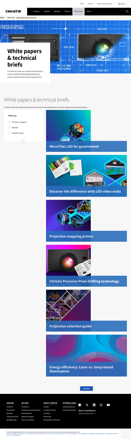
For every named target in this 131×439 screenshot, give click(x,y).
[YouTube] (108, 405)
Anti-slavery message (71, 433)
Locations (46, 413)
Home (2, 17)
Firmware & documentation (31, 410)
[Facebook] (79, 405)
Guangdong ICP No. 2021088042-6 (97, 433)
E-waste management (82, 433)
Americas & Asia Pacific (104, 4)
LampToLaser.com (69, 407)
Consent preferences (31, 433)
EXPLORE (10, 403)
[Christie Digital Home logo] (13, 11)
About (89, 11)
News (82, 3)
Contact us (25, 407)
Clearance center (12, 416)
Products (36, 11)
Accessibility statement (51, 420)
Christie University (69, 410)
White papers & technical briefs (26, 17)
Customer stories (49, 410)
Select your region (86, 410)
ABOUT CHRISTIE (50, 403)
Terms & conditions (50, 433)
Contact (90, 3)
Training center (26, 413)
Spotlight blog (11, 420)
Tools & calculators (27, 420)
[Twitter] (87, 405)
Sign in (123, 4)
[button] (23, 141)
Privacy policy (41, 433)
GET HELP (25, 403)
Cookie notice (22, 433)
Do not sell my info (60, 433)
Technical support (27, 416)
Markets (47, 11)
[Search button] (127, 11)
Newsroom (47, 416)
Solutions (57, 11)
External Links (69, 403)
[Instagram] (101, 405)
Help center (78, 11)
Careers (46, 407)
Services (67, 11)
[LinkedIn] (94, 405)
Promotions (11, 410)
